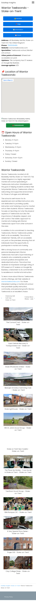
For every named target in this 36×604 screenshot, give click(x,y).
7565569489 (12, 45)
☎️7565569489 (18, 125)
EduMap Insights (8, 2)
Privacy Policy (8, 597)
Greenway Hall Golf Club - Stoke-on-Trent (10, 298)
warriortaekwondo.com (10, 281)
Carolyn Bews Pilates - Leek (28, 298)
